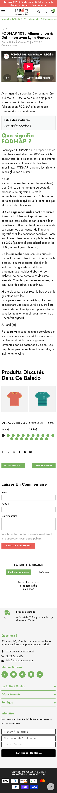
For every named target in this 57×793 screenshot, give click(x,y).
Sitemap (41, 773)
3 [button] (13, 435)
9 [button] (43, 435)
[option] (14, 409)
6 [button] (28, 435)
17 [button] (36, 438)
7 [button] (33, 435)
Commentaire (9, 516)
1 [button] (3, 435)
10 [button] (47, 435)
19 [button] (46, 438)
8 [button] (38, 435)
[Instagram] (13, 674)
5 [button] (23, 435)
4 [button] (18, 435)
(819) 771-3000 (14, 656)
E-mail (5, 504)
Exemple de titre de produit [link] (13, 423)
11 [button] (52, 435)
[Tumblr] (19, 452)
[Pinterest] (14, 452)
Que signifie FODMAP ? (17, 126)
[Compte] (45, 11)
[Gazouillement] (8, 452)
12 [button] (11, 438)
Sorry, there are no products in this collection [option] (28, 586)
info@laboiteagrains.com (20, 660)
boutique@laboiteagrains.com (24, 773)
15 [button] (26, 438)
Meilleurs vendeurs (18, 572)
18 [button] (41, 438)
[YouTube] (40, 674)
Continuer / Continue (28, 753)
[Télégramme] (25, 452)
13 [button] (16, 438)
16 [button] (31, 438)
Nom (4, 492)
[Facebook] (2, 452)
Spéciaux (44, 572)
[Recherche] (38, 11)
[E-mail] (30, 452)
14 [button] (21, 438)
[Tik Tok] (31, 674)
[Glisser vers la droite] (52, 617)
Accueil (5, 19)
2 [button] (8, 435)
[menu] (3, 11)
